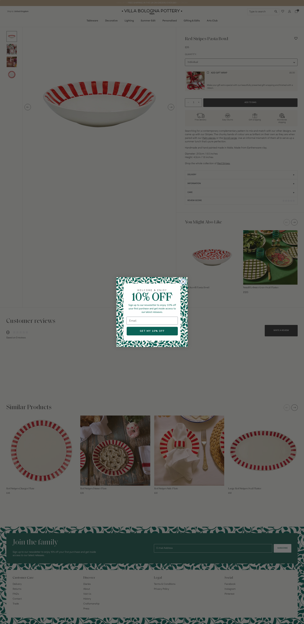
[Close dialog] (183, 281)
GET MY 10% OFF (152, 331)
